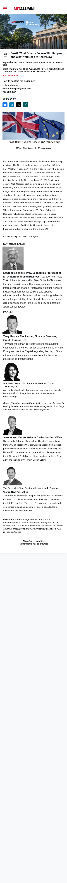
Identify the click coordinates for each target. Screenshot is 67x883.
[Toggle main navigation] (4, 8)
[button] (10, 75)
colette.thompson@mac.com (16, 88)
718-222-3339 (9, 92)
